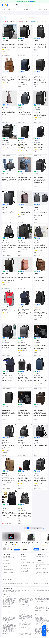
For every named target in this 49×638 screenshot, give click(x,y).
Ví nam (20, 633)
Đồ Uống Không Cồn (41, 632)
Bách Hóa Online (38, 626)
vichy (14, 591)
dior (7, 590)
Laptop (45, 615)
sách (34, 6)
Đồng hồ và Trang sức (39, 606)
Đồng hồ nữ (41, 607)
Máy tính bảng (7, 620)
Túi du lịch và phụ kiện (41, 598)
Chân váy (26, 600)
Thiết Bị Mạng (41, 614)
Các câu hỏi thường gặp (6, 558)
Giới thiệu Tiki (23, 556)
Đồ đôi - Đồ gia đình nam (26, 608)
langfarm (8, 591)
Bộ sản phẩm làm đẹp (9, 631)
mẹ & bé (22, 6)
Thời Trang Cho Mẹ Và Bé (7, 598)
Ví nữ (30, 628)
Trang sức (36, 607)
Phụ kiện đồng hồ (40, 608)
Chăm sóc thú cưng (38, 628)
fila (16, 591)
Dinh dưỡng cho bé (8, 601)
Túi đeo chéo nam (25, 633)
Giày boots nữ (22, 617)
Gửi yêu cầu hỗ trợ (5, 560)
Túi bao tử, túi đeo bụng (28, 634)
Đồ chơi (14, 598)
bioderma (31, 590)
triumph (46, 590)
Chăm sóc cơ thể (8, 626)
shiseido (4, 591)
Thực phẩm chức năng (9, 625)
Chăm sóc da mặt (5, 624)
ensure (25, 590)
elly (34, 590)
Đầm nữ (22, 598)
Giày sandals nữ (25, 616)
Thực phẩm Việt (12, 608)
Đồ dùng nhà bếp (5, 634)
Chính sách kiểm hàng (6, 564)
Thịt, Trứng (8, 607)
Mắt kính (44, 602)
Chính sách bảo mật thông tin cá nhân (28, 562)
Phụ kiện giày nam (24, 624)
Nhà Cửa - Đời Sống (39, 617)
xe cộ (18, 6)
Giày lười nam (21, 622)
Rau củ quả (6, 608)
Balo (35, 598)
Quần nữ (26, 598)
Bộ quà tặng (40, 633)
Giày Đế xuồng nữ (26, 618)
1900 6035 (8, 584)
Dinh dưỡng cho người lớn (9, 602)
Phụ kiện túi (30, 629)
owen (22, 590)
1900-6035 (8, 556)
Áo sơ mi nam (25, 606)
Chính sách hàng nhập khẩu (7, 569)
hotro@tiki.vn (12, 571)
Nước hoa (6, 630)
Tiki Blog (22, 557)
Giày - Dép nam (22, 620)
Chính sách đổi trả (5, 566)
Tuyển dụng (23, 559)
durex (28, 590)
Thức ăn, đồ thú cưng (8, 614)
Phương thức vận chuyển (6, 563)
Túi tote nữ (25, 629)
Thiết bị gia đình (12, 634)
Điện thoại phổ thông (8, 619)
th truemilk (15, 590)
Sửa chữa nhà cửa (40, 619)
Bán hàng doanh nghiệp (25, 570)
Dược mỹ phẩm (12, 631)
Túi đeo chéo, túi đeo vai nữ (24, 628)
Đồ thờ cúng (39, 623)
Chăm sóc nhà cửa (9, 615)
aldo (43, 590)
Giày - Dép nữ (22, 614)
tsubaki (19, 591)
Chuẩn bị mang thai (8, 604)
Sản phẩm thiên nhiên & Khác (8, 628)
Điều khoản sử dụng (24, 565)
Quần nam (26, 605)
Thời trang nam (22, 604)
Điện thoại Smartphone (6, 618)
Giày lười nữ (28, 617)
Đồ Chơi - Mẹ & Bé (6, 596)
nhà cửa (31, 6)
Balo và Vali (37, 596)
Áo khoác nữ (27, 599)
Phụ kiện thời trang (39, 601)
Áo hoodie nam (23, 607)
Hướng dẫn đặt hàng (6, 561)
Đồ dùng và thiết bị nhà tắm (42, 621)
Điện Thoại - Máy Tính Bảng (8, 617)
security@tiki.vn (12, 572)
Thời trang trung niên (24, 602)
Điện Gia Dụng (5, 633)
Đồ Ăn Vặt (38, 631)
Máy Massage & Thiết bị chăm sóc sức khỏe (9, 627)
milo (37, 590)
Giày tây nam (26, 622)
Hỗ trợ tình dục (11, 630)
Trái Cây (4, 607)
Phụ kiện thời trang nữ (38, 602)
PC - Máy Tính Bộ (39, 615)
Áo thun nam (21, 605)
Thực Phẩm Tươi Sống (7, 606)
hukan (11, 591)
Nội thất (40, 620)
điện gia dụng (13, 6)
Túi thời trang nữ (22, 627)
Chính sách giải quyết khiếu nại (26, 563)
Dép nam (24, 623)
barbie (19, 590)
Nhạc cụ (43, 623)
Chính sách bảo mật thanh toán (26, 560)
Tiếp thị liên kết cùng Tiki (25, 568)
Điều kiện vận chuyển (24, 571)
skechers (40, 590)
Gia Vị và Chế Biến (40, 630)
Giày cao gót (21, 615)
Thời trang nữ (22, 596)
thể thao (38, 6)
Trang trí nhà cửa (38, 618)
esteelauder (10, 590)
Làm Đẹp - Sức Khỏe (6, 622)
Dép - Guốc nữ (26, 615)
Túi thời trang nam (23, 632)
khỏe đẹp (27, 6)
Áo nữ (20, 598)
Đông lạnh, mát (10, 609)
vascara (3, 590)
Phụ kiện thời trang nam (41, 603)
